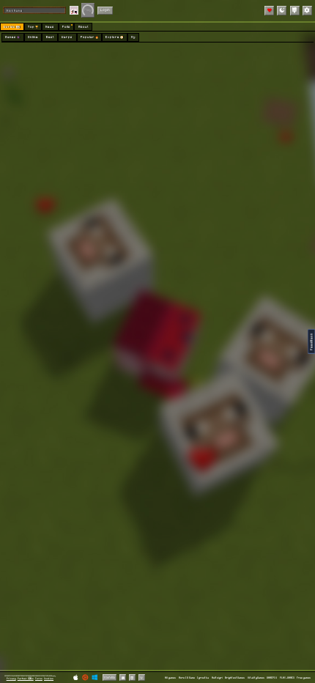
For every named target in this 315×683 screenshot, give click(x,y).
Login (105, 10)
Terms (38, 678)
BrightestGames (235, 677)
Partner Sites (26, 678)
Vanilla (109, 677)
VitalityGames (256, 677)
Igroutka (203, 677)
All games (170, 677)
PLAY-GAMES (287, 677)
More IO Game (187, 677)
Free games (304, 677)
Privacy (11, 678)
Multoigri (217, 677)
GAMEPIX (272, 677)
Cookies (48, 678)
